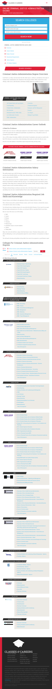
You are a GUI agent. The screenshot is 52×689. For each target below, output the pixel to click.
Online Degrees (10, 60)
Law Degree (30, 112)
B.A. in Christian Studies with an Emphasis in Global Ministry (29, 419)
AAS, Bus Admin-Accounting (23, 324)
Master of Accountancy (22, 507)
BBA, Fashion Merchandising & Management (26, 338)
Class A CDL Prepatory (22, 268)
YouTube (35, 659)
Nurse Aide (19, 589)
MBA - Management (21, 309)
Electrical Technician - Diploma (23, 568)
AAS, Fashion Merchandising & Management (26, 328)
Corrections (30, 103)
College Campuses (12, 659)
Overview (9, 48)
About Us (22, 653)
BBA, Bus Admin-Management (23, 336)
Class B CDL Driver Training (23, 270)
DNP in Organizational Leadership (24, 431)
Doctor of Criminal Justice (22, 509)
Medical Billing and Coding (22, 587)
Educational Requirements (13, 57)
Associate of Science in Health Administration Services (29, 359)
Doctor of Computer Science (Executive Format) (27, 371)
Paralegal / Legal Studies (33, 115)
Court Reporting (10, 105)
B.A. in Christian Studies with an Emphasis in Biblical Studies (30, 417)
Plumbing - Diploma (21, 556)
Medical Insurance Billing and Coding (25, 482)
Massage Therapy (21, 288)
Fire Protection (10, 110)
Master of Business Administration (24, 367)
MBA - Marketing (20, 311)
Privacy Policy (23, 657)
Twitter (35, 655)
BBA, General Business (22, 340)
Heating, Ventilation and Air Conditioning (25, 624)
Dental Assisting (20, 286)
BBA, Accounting (20, 334)
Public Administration (11, 117)
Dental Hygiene (20, 402)
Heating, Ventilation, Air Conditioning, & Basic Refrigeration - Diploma (31, 554)
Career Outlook (10, 51)
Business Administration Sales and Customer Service (28, 480)
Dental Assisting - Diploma (22, 566)
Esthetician (19, 583)
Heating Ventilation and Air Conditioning (25, 608)
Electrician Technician (21, 605)
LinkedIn (35, 661)
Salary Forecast (10, 54)
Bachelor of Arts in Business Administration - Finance (28, 497)
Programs (5, 13)
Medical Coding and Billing (22, 293)
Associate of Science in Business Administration (27, 357)
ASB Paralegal (20, 476)
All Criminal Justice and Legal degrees (15, 103)
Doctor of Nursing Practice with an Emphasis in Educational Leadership (32, 435)
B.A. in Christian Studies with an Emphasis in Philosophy (29, 421)
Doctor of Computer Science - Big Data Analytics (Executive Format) (31, 373)
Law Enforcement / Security (13, 115)
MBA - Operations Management (24, 314)
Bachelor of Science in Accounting (24, 361)
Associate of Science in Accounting (24, 355)
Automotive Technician (22, 599)
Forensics (30, 110)
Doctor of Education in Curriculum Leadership (26, 511)
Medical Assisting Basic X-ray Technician (25, 400)
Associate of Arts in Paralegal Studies (25, 495)
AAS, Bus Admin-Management (23, 326)
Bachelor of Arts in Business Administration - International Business (31, 503)
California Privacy (24, 659)
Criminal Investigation (32, 105)
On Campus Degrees (12, 63)
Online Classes (11, 657)
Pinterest (35, 657)
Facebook (35, 654)
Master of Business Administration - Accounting (27, 369)
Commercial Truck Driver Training (24, 276)
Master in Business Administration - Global (26, 505)
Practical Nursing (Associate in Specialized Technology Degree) (30, 385)
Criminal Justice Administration (15, 13)
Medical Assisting (21, 278)
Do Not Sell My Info (25, 661)
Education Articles (12, 661)
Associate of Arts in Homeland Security (25, 493)
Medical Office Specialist (22, 612)
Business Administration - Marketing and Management (29, 478)
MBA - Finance (20, 305)
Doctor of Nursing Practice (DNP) (24, 433)
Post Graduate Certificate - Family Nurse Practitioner (28, 375)
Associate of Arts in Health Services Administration (28, 491)
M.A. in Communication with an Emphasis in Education (28, 429)
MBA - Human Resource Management (25, 307)
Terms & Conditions (25, 663)
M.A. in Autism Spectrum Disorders (24, 426)
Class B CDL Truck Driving (22, 274)
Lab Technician (20, 394)
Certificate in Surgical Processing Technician (26, 344)
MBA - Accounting (21, 303)
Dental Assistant (20, 603)
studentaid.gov (8, 680)
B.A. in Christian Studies (22, 415)
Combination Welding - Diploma (24, 564)
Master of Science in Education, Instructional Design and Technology (31, 539)
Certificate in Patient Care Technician (25, 342)
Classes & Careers (12, 3)
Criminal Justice (20, 601)
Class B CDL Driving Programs (23, 272)
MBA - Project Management (23, 316)
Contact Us (23, 655)
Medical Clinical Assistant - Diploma (24, 574)
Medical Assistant (21, 585)
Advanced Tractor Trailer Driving (24, 263)
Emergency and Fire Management (35, 108)
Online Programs (11, 653)
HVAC (18, 392)
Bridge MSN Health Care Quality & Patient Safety (27, 457)
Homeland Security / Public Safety (14, 112)
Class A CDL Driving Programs (23, 266)
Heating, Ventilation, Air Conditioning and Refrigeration (28, 390)
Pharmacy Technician (21, 591)
